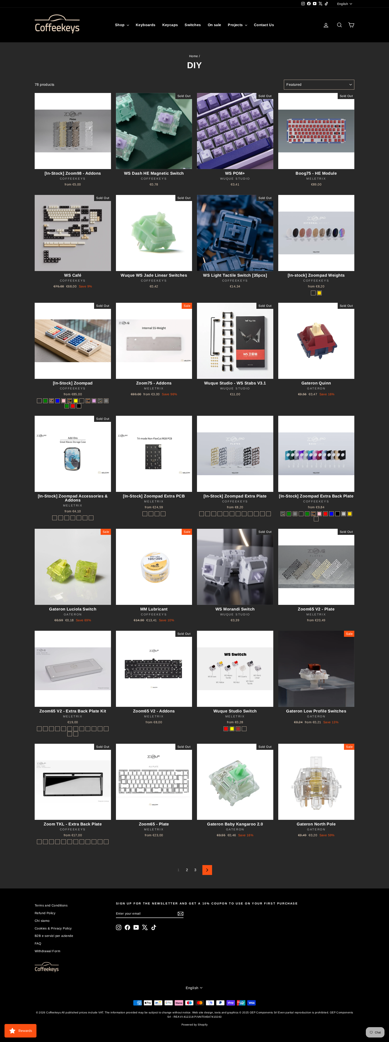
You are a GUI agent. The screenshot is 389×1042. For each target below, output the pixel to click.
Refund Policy (45, 913)
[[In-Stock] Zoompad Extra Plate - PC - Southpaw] (262, 514)
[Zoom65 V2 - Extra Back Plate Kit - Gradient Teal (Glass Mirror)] (106, 729)
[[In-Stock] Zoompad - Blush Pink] (63, 401)
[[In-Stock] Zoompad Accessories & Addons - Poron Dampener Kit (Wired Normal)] (67, 518)
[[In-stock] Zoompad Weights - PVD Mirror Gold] (319, 293)
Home (193, 56)
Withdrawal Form (47, 951)
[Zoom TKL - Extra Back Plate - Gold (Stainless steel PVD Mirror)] (51, 842)
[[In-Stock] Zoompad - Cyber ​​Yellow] (76, 401)
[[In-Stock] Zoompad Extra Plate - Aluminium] (208, 514)
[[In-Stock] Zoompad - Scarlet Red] (73, 406)
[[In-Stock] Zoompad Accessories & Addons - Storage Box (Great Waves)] (85, 518)
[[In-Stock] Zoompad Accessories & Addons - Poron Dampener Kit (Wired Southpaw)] (73, 518)
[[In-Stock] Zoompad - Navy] (88, 401)
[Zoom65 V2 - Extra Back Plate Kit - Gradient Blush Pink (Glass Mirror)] (82, 729)
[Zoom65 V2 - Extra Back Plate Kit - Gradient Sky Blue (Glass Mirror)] (70, 729)
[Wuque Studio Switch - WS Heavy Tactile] (244, 729)
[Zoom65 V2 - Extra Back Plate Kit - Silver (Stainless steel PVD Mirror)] (39, 729)
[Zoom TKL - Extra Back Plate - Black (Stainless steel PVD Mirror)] (39, 842)
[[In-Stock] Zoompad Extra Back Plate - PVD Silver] (344, 514)
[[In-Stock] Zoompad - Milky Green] (45, 401)
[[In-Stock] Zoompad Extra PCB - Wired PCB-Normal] (151, 514)
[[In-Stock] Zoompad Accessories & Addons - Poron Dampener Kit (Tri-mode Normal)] (54, 518)
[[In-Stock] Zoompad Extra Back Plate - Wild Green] (289, 514)
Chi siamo (42, 920)
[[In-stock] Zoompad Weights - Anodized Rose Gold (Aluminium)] (313, 293)
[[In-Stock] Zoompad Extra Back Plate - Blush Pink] (319, 514)
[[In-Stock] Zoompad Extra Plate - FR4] (232, 514)
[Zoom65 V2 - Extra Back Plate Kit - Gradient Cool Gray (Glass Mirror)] (57, 729)
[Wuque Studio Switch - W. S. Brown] (238, 729)
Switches (193, 25)
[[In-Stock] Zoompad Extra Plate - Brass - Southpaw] (238, 514)
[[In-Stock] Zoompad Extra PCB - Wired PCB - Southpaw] (163, 514)
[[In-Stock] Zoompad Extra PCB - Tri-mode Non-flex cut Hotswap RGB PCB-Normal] (145, 514)
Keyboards (146, 25)
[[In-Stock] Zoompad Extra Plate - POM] (214, 514)
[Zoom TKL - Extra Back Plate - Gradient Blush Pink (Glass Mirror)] (88, 842)
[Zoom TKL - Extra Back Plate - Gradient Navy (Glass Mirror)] (57, 842)
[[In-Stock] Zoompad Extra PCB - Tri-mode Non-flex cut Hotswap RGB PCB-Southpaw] (157, 514)
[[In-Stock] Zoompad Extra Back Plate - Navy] (313, 514)
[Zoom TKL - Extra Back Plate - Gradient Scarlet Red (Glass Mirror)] (100, 842)
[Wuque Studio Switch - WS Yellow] (232, 729)
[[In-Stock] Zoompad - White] (51, 401)
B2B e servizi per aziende (54, 936)
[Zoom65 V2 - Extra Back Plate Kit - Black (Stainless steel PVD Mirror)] (45, 729)
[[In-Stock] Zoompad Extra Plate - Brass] (201, 514)
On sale (214, 25)
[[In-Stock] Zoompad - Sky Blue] (57, 401)
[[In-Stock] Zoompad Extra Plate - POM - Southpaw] (250, 514)
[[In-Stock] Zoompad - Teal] (100, 401)
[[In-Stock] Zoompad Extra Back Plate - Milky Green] (307, 514)
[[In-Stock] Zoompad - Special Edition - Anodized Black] (79, 406)
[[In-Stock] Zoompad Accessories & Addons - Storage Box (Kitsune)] (91, 518)
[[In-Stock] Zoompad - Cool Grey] (106, 401)
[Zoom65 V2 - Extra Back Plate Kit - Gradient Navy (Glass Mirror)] (51, 729)
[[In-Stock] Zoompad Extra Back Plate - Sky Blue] (331, 514)
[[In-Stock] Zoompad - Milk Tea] (39, 401)
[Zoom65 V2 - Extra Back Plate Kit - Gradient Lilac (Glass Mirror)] (63, 729)
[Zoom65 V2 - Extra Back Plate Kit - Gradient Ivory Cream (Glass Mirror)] (70, 734)
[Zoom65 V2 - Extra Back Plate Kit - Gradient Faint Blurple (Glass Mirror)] (88, 729)
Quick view (73, 164)
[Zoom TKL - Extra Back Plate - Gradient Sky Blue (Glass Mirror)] (76, 842)
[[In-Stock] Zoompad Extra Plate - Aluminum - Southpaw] (244, 514)
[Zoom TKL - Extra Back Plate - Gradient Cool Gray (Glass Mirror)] (63, 842)
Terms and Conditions (51, 905)
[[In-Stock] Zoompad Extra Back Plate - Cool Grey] (295, 514)
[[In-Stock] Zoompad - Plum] (94, 401)
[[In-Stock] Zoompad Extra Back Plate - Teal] (283, 514)
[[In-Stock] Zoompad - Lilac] (82, 401)
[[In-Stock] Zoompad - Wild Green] (67, 406)
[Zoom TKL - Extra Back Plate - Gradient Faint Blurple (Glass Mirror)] (94, 842)
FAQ (38, 943)
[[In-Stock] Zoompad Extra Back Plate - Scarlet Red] (325, 514)
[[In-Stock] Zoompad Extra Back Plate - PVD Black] (337, 514)
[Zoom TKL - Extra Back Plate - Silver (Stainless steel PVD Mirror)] (45, 842)
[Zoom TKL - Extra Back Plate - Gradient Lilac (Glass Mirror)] (70, 842)
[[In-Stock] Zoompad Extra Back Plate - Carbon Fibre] (316, 519)
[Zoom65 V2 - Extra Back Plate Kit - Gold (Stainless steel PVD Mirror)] (100, 729)
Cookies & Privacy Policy (53, 928)
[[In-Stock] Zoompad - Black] (70, 401)
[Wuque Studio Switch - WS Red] (226, 729)
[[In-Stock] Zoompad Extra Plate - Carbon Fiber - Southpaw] (256, 514)
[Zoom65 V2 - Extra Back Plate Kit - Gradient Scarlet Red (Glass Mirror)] (94, 729)
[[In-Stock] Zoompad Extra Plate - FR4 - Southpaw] (268, 514)
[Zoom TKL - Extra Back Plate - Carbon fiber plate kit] (106, 842)
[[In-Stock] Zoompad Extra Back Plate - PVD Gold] (350, 514)
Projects (236, 25)
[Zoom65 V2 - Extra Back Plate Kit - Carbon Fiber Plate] (76, 734)
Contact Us (264, 25)
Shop (120, 25)
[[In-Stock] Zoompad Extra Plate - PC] (220, 514)
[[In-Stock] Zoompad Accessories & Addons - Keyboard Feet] (79, 518)
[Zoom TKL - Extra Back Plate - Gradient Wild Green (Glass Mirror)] (82, 842)
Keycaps (170, 25)
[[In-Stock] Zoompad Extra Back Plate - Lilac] (301, 514)
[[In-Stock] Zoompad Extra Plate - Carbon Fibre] (226, 514)
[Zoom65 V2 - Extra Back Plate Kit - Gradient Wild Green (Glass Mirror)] (76, 729)
